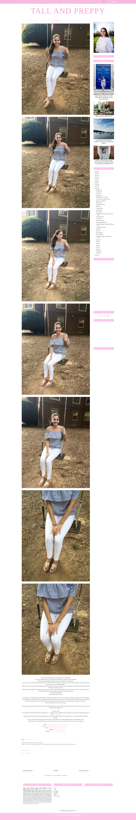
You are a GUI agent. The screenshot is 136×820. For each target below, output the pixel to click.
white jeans (73, 744)
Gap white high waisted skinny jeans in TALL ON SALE (57, 726)
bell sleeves (25, 802)
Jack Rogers (37, 744)
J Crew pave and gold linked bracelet (58, 731)
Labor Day (98, 230)
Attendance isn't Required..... (101, 200)
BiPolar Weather (99, 202)
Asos (55, 789)
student (49, 790)
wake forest (58, 744)
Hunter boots (36, 798)
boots (50, 794)
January (97, 252)
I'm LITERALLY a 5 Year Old (101, 197)
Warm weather (65, 744)
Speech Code (98, 206)
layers (26, 795)
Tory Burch (56, 791)
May (97, 245)
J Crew (32, 744)
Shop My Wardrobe (88, 1)
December (98, 190)
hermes (40, 799)
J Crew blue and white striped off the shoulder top (57, 724)
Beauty (65, 1)
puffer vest (32, 795)
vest (32, 794)
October (97, 193)
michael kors (26, 793)
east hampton (32, 802)
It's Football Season (99, 234)
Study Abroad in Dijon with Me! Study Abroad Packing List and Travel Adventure (104, 97)
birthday (49, 799)
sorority (33, 793)
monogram (46, 793)
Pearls (52, 744)
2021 (96, 179)
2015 (96, 255)
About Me (34, 1)
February (97, 251)
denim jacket (38, 795)
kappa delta (25, 794)
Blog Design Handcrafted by (68, 818)
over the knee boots (38, 801)
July (97, 241)
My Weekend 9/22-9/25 (100, 204)
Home (24, 1)
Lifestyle (55, 1)
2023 (96, 175)
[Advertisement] (104, 285)
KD (49, 797)
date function (39, 802)
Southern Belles (99, 210)
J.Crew (55, 788)
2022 (96, 177)
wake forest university (27, 798)
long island (28, 791)
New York (26, 788)
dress (48, 791)
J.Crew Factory (57, 796)
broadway (30, 801)
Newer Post (28, 770)
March (97, 249)
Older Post (84, 770)
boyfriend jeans (47, 801)
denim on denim (26, 803)
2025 (96, 171)
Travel (74, 1)
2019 (96, 182)
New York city (44, 794)
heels (47, 798)
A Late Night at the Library (101, 227)
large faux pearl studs (57, 729)
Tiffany (55, 794)
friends (36, 791)
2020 (96, 181)
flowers (42, 798)
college (28, 744)
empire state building (34, 803)
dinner (44, 795)
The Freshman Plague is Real (101, 222)
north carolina (42, 790)
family (39, 793)
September (98, 195)
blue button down (46, 802)
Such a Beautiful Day (100, 216)
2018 (96, 184)
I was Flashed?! (99, 218)
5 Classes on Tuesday (100, 220)
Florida (34, 797)
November (98, 191)
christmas (44, 797)
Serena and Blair (99, 212)
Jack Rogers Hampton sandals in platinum (57, 727)
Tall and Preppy (68, 10)
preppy (39, 797)
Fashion (44, 1)
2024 (96, 173)
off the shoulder (45, 744)
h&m (36, 799)
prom (45, 799)
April (97, 247)
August (97, 239)
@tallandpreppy (56, 714)
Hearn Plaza (98, 229)
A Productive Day (99, 208)
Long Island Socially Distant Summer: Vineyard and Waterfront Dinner (103, 141)
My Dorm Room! (99, 232)
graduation (49, 795)
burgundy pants (30, 799)
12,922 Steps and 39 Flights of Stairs (103, 199)
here (48, 712)
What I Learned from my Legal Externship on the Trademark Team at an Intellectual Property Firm (104, 162)
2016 (96, 188)
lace (25, 801)
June (97, 243)
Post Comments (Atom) (59, 775)
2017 (96, 186)
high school (30, 790)
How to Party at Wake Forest (104, 116)
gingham (37, 794)
